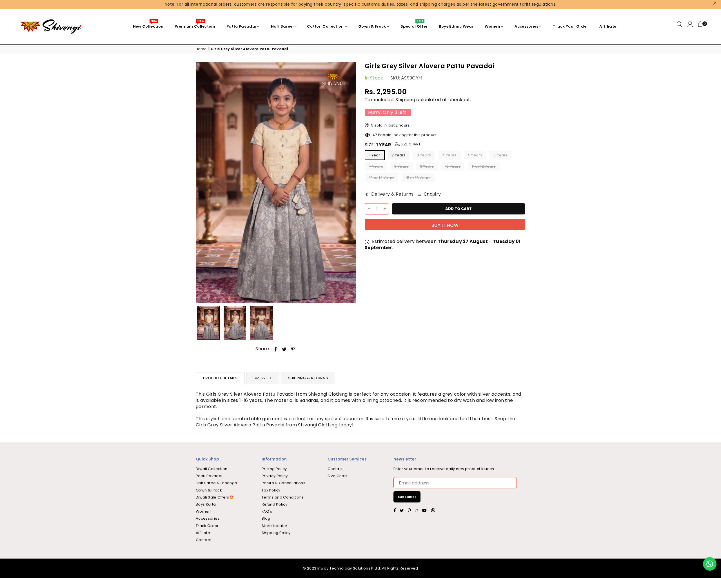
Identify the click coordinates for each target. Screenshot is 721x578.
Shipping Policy (276, 532)
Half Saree (282, 26)
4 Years (449, 155)
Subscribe (407, 497)
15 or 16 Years (418, 178)
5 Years (475, 155)
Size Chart (410, 144)
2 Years (398, 155)
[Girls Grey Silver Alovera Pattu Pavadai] (208, 322)
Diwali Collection (211, 468)
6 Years (500, 155)
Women (492, 26)
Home (201, 49)
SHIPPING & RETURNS (308, 378)
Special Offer (414, 25)
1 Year (374, 155)
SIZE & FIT (262, 378)
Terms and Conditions (283, 497)
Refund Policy (274, 504)
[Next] (348, 183)
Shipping (405, 100)
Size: (392, 145)
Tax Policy (271, 490)
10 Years (453, 166)
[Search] (679, 26)
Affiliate (607, 26)
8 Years (401, 166)
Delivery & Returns (391, 194)
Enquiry (432, 194)
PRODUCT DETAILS (220, 378)
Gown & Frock (372, 26)
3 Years (424, 155)
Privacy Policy (275, 476)
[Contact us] (709, 564)
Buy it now (445, 225)
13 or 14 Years (381, 178)
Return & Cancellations (283, 483)
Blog (266, 518)
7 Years (376, 166)
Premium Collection (195, 25)
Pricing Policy (274, 468)
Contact (203, 539)
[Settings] (690, 26)
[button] (700, 26)
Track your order (570, 26)
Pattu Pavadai (241, 26)
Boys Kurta (206, 504)
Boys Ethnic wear (456, 26)
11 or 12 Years (483, 166)
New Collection (148, 25)
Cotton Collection (325, 26)
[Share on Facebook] (276, 349)
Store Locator (274, 525)
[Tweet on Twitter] (284, 349)
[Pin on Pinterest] (293, 349)
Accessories (526, 26)
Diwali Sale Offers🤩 (215, 497)
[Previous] (203, 183)
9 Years (427, 166)
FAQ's (267, 511)
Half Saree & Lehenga (216, 483)
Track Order (207, 525)
